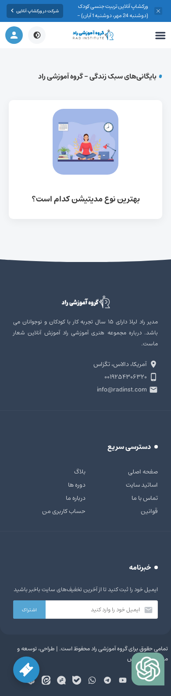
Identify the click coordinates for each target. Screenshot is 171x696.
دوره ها (77, 485)
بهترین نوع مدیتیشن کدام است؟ (85, 159)
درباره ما (76, 498)
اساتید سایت (142, 485)
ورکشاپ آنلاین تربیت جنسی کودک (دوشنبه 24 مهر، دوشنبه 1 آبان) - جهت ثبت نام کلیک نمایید (112, 15)
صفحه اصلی (143, 471)
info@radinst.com (122, 389)
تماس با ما (145, 498)
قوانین (149, 511)
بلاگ (80, 471)
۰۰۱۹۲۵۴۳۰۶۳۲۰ (125, 377)
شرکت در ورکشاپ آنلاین (37, 11)
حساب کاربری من (64, 511)
